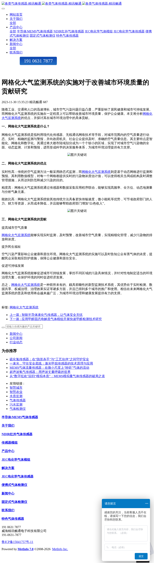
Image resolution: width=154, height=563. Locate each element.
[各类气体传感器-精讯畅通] (77, 4)
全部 (13, 23)
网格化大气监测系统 (96, 171)
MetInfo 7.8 (25, 549)
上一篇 (46, 314)
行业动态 (16, 342)
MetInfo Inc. (60, 549)
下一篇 (56, 319)
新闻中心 (16, 333)
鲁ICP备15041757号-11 (17, 542)
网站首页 (16, 14)
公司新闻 (16, 338)
